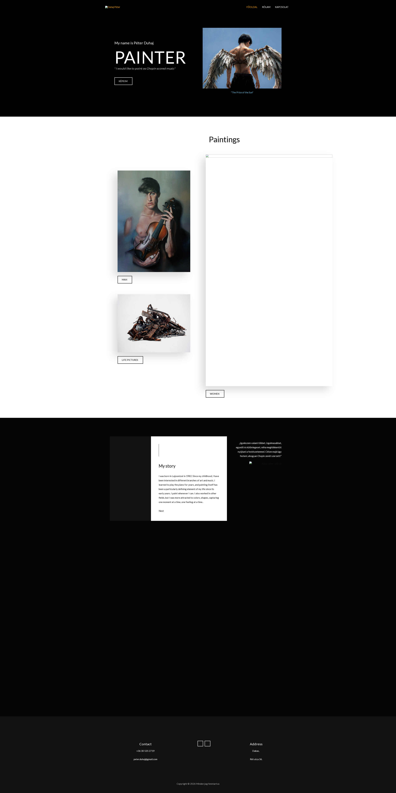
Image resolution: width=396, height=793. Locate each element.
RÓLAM (266, 7)
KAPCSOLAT (281, 7)
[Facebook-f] (200, 744)
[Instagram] (207, 744)
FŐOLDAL (251, 7)
